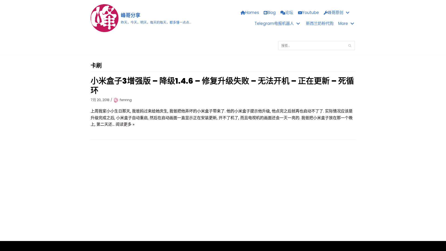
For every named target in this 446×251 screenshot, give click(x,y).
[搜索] (349, 45)
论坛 (289, 12)
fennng (126, 100)
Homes (252, 12)
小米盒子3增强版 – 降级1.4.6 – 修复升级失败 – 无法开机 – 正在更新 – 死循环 (222, 85)
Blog (271, 12)
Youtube (310, 12)
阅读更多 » (125, 124)
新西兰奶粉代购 (320, 23)
